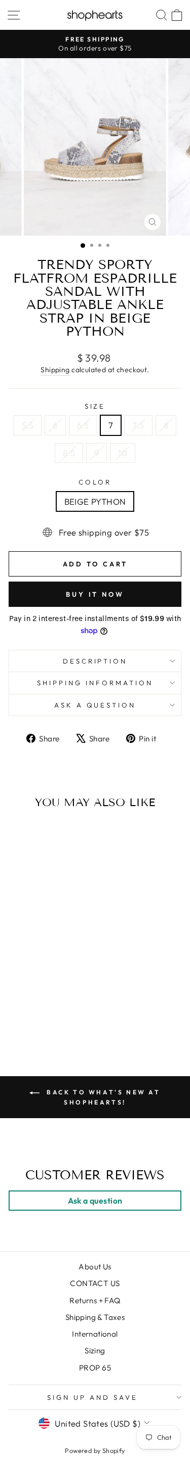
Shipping (55, 369)
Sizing (95, 1350)
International (95, 1334)
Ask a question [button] (95, 1201)
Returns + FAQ (94, 1300)
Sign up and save (92, 1397)
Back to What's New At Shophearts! (102, 1097)
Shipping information (95, 683)
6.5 (83, 425)
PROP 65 (95, 1368)
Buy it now (95, 594)
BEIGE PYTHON (95, 501)
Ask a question (95, 705)
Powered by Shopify (95, 1450)
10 (122, 453)
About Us (95, 1266)
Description (95, 661)
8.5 (69, 453)
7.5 (138, 425)
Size (95, 406)
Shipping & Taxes (95, 1317)
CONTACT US (95, 1283)
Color (95, 482)
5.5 (27, 425)
